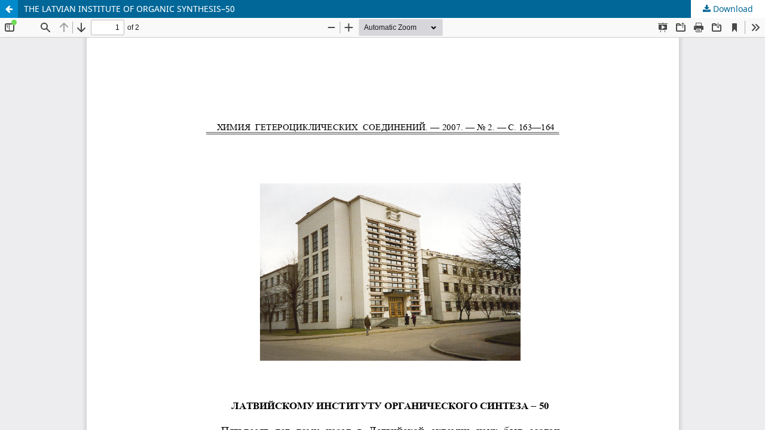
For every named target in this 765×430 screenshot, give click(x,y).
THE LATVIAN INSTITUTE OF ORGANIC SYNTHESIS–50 (129, 8)
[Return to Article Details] (9, 9)
